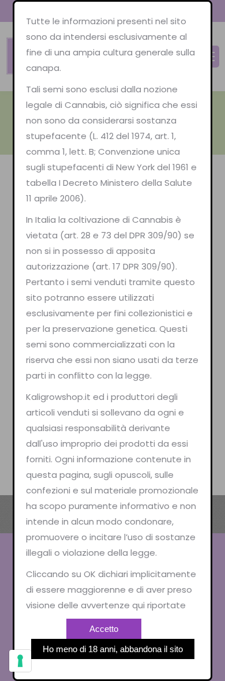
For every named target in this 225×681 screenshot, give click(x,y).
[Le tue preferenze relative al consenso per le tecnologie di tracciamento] (20, 661)
